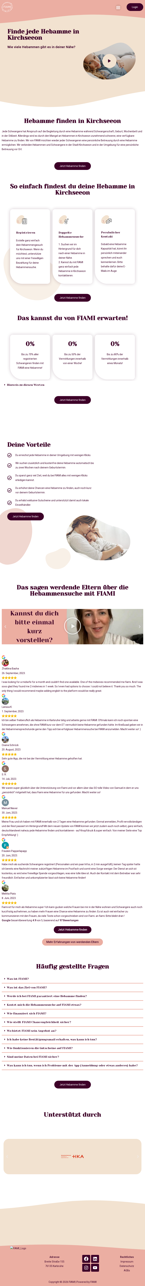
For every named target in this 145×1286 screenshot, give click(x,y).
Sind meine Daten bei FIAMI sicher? (33, 1056)
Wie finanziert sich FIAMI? (26, 1013)
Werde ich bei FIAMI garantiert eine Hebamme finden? (47, 996)
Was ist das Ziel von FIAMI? (27, 987)
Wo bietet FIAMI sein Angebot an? (31, 1030)
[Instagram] (86, 1268)
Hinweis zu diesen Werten (25, 385)
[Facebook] (86, 1259)
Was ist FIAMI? (18, 978)
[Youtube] (95, 1268)
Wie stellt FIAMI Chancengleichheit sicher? (39, 1022)
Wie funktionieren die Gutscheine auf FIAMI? (40, 1048)
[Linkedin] (95, 1259)
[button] (118, 7)
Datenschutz (127, 1266)
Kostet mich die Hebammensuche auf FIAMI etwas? (44, 1004)
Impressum (127, 1261)
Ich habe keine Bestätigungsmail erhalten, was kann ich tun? (52, 1039)
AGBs (127, 1270)
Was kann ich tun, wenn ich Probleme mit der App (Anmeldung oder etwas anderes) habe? (72, 1065)
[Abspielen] (72, 626)
